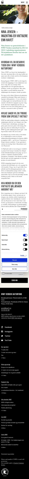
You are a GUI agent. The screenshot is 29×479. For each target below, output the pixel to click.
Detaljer (22, 255)
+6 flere (3, 447)
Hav (2, 355)
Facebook (8, 327)
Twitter (7, 336)
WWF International (16, 318)
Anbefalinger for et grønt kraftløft (10, 373)
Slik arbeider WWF (6, 399)
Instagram (9, 331)
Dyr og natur (5, 347)
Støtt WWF (4, 434)
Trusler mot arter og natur (8, 352)
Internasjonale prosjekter (8, 405)
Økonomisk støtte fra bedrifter (9, 445)
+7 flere (3, 358)
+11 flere (3, 375)
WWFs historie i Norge (7, 27)
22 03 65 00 (5, 310)
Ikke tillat (14, 269)
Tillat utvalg (15, 264)
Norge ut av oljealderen (7, 367)
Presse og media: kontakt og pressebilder (12, 422)
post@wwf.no (6, 308)
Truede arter (4, 350)
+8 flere (3, 428)
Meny (23, 2)
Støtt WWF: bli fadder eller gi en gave (11, 385)
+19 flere (3, 393)
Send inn (15, 280)
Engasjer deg (5, 382)
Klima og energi (5, 364)
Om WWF (3, 417)
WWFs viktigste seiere (7, 402)
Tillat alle (14, 260)
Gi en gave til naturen (7, 437)
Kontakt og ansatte (6, 420)
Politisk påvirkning (6, 408)
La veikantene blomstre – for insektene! (12, 390)
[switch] (25, 240)
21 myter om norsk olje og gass (10, 370)
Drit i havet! (4, 387)
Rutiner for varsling (6, 425)
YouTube (8, 340)
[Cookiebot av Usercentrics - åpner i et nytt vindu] (20, 209)
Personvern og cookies (7, 454)
